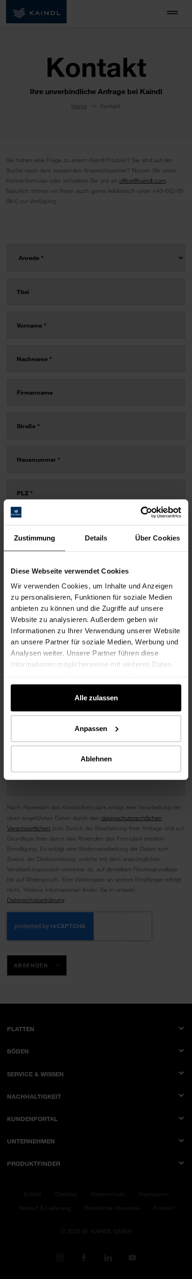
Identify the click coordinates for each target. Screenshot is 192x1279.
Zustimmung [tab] (34, 538)
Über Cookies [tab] (157, 538)
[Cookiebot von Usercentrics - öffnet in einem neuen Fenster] (140, 512)
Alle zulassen (96, 698)
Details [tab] (96, 538)
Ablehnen (96, 759)
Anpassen (91, 728)
